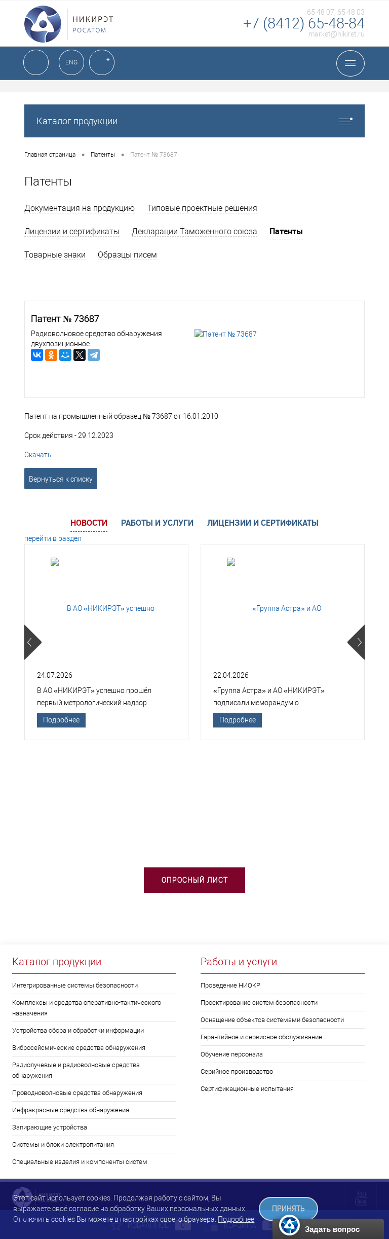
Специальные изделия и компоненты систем (79, 1161)
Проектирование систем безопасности (259, 1002)
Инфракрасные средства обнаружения (70, 1110)
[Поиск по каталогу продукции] (36, 62)
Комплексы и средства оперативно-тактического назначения (86, 1008)
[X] (79, 355)
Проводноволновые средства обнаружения (77, 1093)
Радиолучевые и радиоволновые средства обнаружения (76, 1070)
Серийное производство (237, 1071)
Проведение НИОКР (230, 985)
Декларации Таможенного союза (194, 231)
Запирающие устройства (49, 1127)
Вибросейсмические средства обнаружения (78, 1047)
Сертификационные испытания (247, 1088)
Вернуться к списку (61, 479)
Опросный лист (195, 880)
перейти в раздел (53, 538)
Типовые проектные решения (202, 208)
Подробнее (61, 720)
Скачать (38, 455)
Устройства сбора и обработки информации (78, 1030)
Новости (88, 522)
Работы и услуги (157, 522)
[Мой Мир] (65, 355)
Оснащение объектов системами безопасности (272, 1020)
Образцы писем (127, 255)
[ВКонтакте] (37, 355)
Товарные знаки (55, 255)
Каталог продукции (77, 121)
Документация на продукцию (79, 208)
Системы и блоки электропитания (63, 1144)
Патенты (286, 231)
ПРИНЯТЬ (288, 1209)
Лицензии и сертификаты (72, 231)
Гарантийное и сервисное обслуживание (261, 1037)
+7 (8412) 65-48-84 (304, 23)
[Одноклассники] (51, 355)
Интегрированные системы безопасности (75, 985)
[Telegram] (94, 355)
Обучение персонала (232, 1054)
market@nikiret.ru (336, 34)
